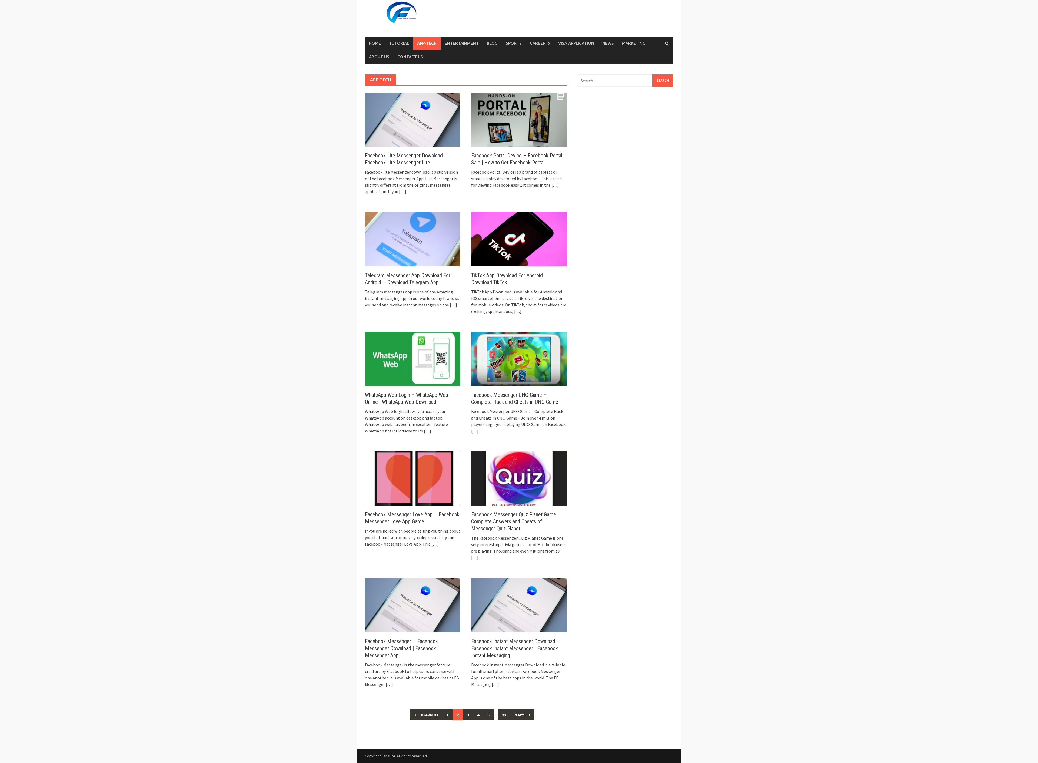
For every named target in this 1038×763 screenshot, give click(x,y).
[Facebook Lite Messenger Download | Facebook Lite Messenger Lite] (412, 119)
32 (504, 715)
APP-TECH (427, 43)
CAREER (537, 43)
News (608, 43)
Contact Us (410, 56)
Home (375, 43)
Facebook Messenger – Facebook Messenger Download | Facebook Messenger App (401, 648)
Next (519, 715)
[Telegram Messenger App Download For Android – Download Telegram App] (412, 238)
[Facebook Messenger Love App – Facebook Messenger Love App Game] (412, 478)
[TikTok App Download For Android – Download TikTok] (519, 238)
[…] (402, 191)
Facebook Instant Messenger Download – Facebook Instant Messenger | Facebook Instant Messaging (515, 648)
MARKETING (634, 43)
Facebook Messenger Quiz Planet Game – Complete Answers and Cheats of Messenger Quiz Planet (516, 521)
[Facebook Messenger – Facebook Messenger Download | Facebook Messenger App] (412, 604)
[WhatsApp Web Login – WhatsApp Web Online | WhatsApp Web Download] (412, 358)
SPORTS (514, 43)
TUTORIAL (399, 43)
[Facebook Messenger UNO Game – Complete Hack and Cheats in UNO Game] (519, 358)
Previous (429, 715)
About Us (379, 56)
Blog (492, 43)
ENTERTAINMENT (462, 43)
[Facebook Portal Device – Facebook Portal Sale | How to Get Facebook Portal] (519, 119)
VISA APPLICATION (576, 43)
